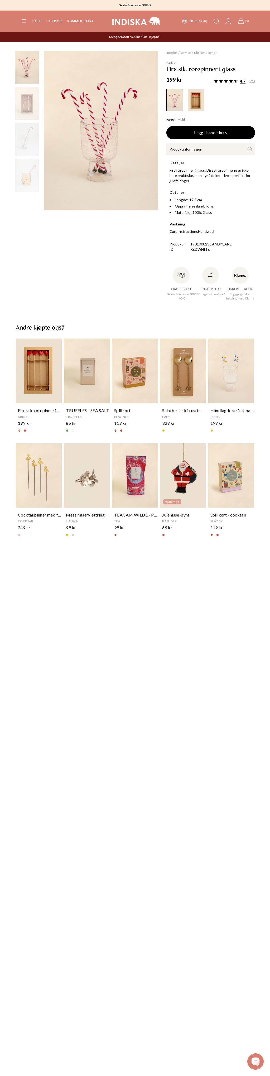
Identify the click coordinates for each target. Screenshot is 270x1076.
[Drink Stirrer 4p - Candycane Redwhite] (174, 100)
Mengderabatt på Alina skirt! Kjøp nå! (135, 37)
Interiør (54, 21)
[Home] (136, 21)
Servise (185, 53)
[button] (23, 21)
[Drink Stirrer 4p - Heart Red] (195, 100)
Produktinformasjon (186, 149)
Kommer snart (80, 21)
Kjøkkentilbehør (205, 53)
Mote (36, 21)
